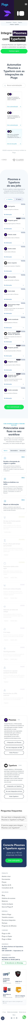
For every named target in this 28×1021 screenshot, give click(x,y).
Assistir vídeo (7, 532)
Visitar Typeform (13, 796)
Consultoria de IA (7, 888)
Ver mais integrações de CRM (14, 747)
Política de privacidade (12, 1012)
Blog (3, 895)
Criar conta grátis (14, 860)
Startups (4, 923)
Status (14, 1014)
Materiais (5, 901)
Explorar (6, 554)
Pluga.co (5, 5)
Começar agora (14, 51)
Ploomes (15, 22)
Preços (4, 882)
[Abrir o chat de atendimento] (2, 1018)
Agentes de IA (6, 885)
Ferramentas (8, 22)
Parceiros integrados (8, 920)
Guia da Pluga (6, 907)
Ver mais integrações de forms (14, 791)
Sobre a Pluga (6, 914)
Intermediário (14, 450)
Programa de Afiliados (9, 926)
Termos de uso (22, 1012)
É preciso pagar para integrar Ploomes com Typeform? (12, 826)
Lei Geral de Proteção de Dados (6, 980)
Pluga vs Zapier (7, 936)
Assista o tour (6, 876)
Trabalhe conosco (7, 917)
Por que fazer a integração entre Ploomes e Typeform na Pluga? (13, 818)
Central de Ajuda (7, 904)
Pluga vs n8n (6, 933)
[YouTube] (11, 1018)
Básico (5, 450)
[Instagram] (14, 1018)
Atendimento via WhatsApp (15, 963)
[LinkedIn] (16, 1018)
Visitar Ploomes (13, 752)
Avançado (22, 450)
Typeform (20, 22)
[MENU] (26, 5)
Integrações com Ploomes (14, 742)
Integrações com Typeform (14, 786)
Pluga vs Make (6, 939)
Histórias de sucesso (8, 898)
